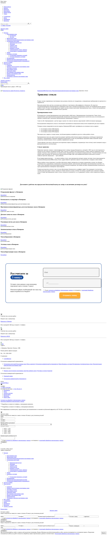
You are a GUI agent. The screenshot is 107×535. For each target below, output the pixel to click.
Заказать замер (4, 28)
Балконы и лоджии (12, 54)
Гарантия (9, 65)
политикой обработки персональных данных (51, 440)
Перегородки (13, 47)
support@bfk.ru (4, 382)
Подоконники (10, 58)
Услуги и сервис (8, 62)
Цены (5, 18)
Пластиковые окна (12, 34)
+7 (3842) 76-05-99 (5, 25)
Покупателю (7, 63)
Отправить (3, 442)
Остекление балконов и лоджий (18, 55)
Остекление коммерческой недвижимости (18, 61)
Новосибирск (7, 6)
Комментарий (46, 516)
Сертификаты (7, 358)
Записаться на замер (8, 90)
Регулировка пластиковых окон (15, 72)
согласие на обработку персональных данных (60, 290)
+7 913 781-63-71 (17, 389)
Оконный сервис (11, 70)
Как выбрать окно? (12, 69)
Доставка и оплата (12, 68)
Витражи (12, 44)
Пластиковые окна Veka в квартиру (26, 364)
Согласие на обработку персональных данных (13, 400)
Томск (5, 13)
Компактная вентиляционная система (17, 59)
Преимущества (11, 75)
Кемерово (6, 9)
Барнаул (6, 8)
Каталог (6, 32)
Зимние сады (13, 45)
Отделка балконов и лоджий (17, 56)
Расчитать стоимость (19, 90)
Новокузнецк (7, 12)
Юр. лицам (7, 78)
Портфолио (7, 19)
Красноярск (7, 11)
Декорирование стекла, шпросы (18, 49)
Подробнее (4, 195)
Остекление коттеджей (13, 41)
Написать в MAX (5, 336)
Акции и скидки (5, 80)
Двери (8, 52)
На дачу (12, 37)
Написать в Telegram (6, 321)
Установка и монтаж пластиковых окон (17, 76)
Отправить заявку (70, 295)
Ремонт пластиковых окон (14, 73)
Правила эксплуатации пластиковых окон (18, 66)
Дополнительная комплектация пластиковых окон (20, 39)
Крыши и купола (14, 48)
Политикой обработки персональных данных (67, 533)
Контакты (6, 20)
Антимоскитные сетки (86, 364)
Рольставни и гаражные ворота (18, 51)
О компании (7, 16)
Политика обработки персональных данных (12, 401)
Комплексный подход (16, 42)
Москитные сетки (11, 38)
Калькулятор (4, 82)
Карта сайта (7, 397)
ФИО (2, 516)
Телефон (21, 516)
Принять (104, 533)
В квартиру (13, 35)
